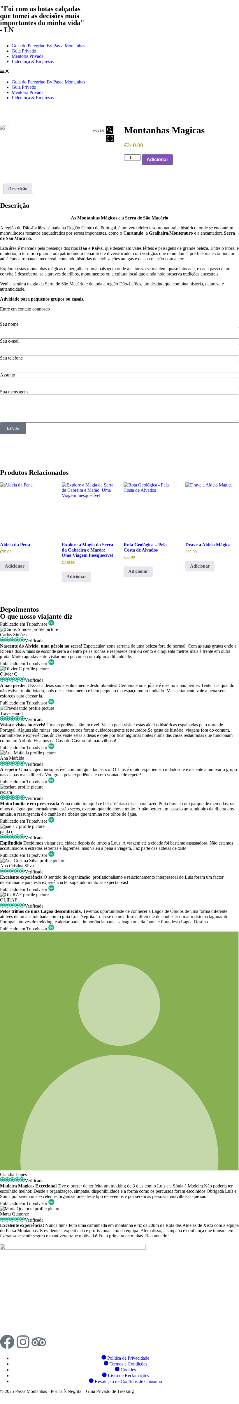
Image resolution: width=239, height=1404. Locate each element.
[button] (119, 72)
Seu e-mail (10, 341)
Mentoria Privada (27, 56)
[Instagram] (23, 1342)
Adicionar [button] (14, 566)
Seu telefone (11, 357)
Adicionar (157, 159)
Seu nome (9, 324)
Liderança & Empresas (33, 61)
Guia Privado (24, 50)
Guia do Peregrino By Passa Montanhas (48, 45)
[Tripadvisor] (38, 1342)
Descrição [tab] (17, 188)
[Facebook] (7, 1342)
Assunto (7, 374)
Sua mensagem (14, 391)
